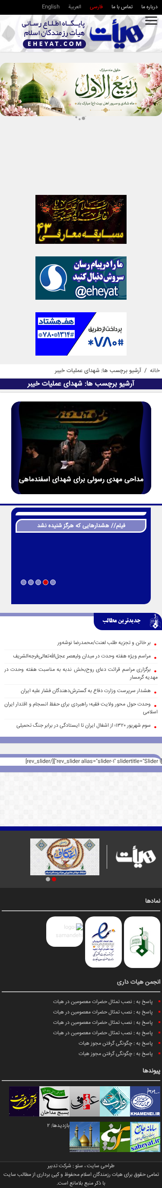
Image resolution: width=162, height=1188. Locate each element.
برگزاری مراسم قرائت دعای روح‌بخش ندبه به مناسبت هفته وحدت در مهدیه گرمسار (81, 674)
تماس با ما (122, 7)
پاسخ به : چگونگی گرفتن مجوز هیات (116, 1043)
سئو (79, 1166)
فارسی (96, 7)
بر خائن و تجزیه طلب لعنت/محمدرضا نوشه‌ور (104, 643)
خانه (155, 370)
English (51, 7)
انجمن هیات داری (138, 982)
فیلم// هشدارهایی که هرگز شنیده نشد (81, 525)
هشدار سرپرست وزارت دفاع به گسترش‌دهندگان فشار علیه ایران (86, 691)
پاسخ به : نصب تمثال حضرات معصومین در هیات (103, 1002)
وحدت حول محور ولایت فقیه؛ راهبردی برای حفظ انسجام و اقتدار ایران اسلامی (81, 708)
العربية (74, 7)
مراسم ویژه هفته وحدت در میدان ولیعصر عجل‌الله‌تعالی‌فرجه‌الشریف (82, 656)
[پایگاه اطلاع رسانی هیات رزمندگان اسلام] (83, 33)
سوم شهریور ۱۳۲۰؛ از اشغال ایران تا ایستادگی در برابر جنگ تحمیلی (83, 726)
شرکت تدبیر (59, 1166)
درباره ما (149, 7)
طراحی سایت (100, 1166)
